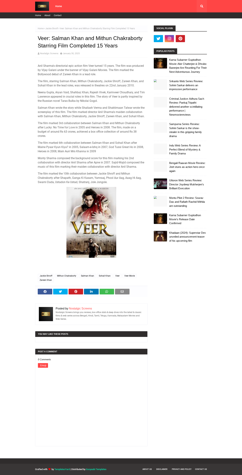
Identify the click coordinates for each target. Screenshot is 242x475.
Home (38, 15)
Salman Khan (87, 276)
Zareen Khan (46, 280)
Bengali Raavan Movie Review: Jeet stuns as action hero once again (187, 166)
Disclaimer (161, 469)
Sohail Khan (105, 276)
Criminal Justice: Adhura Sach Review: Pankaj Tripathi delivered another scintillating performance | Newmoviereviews (186, 106)
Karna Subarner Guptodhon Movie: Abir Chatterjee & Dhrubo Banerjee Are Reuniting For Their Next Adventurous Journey (188, 65)
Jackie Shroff (51, 28)
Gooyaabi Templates (96, 469)
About (47, 15)
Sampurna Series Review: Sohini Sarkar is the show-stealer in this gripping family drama (185, 130)
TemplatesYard (62, 469)
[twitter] (158, 38)
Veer (117, 276)
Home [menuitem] (58, 6)
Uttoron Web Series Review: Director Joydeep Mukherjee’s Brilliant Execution (186, 184)
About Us (147, 469)
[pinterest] (180, 38)
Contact (57, 15)
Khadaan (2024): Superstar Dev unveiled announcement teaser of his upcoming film (187, 236)
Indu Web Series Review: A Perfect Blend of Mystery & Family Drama (185, 149)
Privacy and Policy (182, 469)
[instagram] (169, 38)
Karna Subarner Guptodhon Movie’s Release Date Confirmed (185, 219)
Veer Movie (129, 276)
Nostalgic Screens (49, 53)
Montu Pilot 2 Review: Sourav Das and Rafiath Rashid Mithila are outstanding (187, 201)
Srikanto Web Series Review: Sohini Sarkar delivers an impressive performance (186, 85)
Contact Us (201, 469)
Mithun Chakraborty (66, 276)
